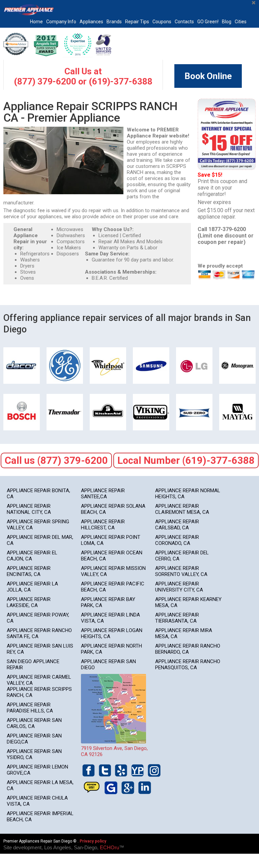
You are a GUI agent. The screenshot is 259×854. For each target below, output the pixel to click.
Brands (114, 21)
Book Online (208, 76)
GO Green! (208, 21)
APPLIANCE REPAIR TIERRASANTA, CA (177, 618)
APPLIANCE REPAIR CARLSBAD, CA (177, 525)
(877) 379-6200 (45, 81)
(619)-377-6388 (120, 81)
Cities (241, 21)
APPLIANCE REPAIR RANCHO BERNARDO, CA (187, 649)
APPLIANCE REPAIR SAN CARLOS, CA (34, 723)
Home (36, 21)
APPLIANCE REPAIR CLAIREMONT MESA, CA (182, 509)
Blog (226, 21)
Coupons (161, 21)
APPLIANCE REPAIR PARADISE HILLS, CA (30, 708)
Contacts (184, 21)
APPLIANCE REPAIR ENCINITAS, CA (29, 571)
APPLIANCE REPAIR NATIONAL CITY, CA (29, 509)
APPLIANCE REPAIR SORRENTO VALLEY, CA (181, 571)
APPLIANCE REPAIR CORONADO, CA (177, 540)
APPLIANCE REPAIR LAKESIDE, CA (29, 602)
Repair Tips (137, 21)
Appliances (91, 21)
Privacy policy (93, 841)
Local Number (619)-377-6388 (186, 460)
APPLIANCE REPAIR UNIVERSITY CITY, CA (179, 587)
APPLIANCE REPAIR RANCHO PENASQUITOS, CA (187, 664)
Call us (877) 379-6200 (56, 460)
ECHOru (109, 847)
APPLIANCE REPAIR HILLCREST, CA (103, 525)
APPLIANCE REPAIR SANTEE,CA (103, 493)
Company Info (61, 21)
